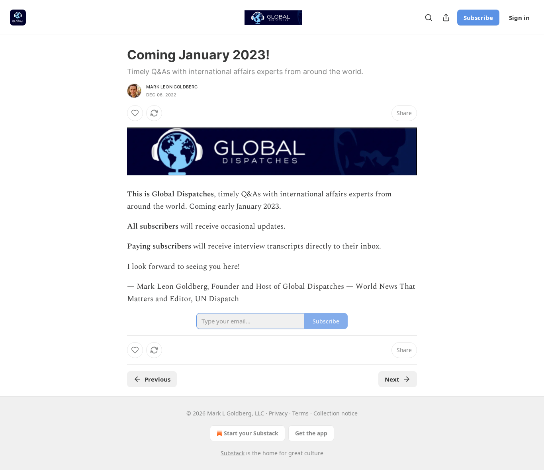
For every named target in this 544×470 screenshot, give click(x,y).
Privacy (278, 413)
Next (392, 379)
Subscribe (478, 18)
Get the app (311, 433)
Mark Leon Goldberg (172, 87)
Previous (157, 379)
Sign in (519, 18)
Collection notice (335, 413)
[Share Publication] (446, 17)
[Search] (428, 17)
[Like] (135, 113)
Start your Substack (251, 433)
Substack (233, 453)
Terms (300, 413)
